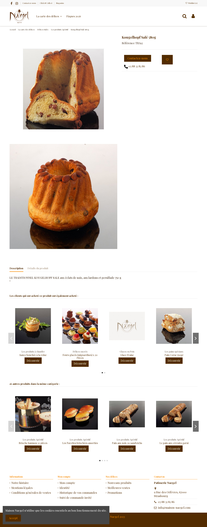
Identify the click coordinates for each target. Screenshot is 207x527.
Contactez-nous (29, 3)
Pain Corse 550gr (174, 355)
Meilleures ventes (119, 488)
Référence (128, 43)
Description (16, 268)
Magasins (60, 3)
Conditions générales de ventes (31, 492)
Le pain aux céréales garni (174, 443)
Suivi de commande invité (76, 497)
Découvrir (33, 360)
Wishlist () (192, 3)
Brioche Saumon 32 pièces (33, 443)
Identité (65, 488)
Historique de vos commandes (78, 492)
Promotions (115, 492)
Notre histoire (20, 483)
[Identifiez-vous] (193, 16)
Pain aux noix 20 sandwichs (127, 443)
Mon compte (67, 483)
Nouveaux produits (119, 483)
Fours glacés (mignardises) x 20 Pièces (80, 356)
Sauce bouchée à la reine (33, 355)
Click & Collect (46, 3)
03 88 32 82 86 (137, 66)
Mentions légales (22, 488)
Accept (13, 518)
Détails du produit (37, 268)
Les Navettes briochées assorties (80, 443)
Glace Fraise (127, 355)
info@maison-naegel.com (174, 507)
